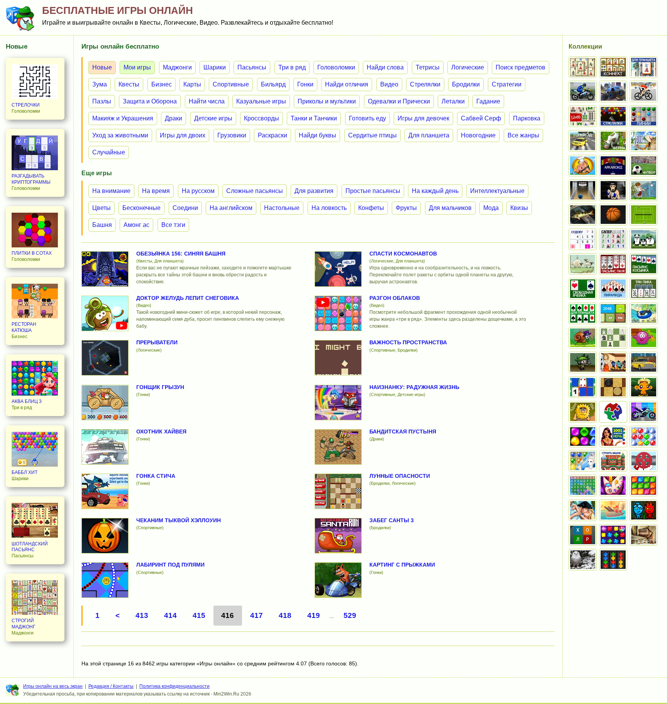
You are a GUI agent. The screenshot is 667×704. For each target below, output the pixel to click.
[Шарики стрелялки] (613, 116)
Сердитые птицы (372, 135)
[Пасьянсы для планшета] (583, 313)
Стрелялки (425, 84)
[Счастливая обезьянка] (644, 387)
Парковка (526, 118)
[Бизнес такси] (644, 362)
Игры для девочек (423, 118)
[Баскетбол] (613, 214)
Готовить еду (367, 118)
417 (256, 615)
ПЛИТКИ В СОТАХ (32, 253)
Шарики (214, 67)
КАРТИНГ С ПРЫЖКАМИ (402, 565)
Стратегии (506, 84)
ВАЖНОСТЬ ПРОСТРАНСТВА (408, 342)
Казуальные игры (261, 101)
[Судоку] (583, 239)
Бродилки (466, 84)
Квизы (519, 208)
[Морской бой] (613, 510)
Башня (102, 225)
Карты (192, 84)
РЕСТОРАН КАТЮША (24, 327)
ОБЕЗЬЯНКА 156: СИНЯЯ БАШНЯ (180, 253)
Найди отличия (346, 84)
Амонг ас (136, 225)
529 (350, 615)
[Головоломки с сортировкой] (613, 559)
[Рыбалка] (583, 214)
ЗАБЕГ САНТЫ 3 (391, 520)
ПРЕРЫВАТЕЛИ (157, 342)
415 (199, 615)
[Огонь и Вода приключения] (644, 510)
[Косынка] (644, 264)
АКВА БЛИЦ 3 (27, 401)
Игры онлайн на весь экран (53, 686)
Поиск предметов (520, 67)
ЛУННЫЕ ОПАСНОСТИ (399, 476)
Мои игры (137, 67)
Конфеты (371, 208)
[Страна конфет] (583, 436)
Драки (173, 118)
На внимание (111, 191)
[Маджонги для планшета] (644, 67)
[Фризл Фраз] (644, 338)
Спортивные (231, 84)
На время (156, 191)
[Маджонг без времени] (583, 116)
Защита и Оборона (150, 101)
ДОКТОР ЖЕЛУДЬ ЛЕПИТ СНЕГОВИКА (187, 298)
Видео (389, 84)
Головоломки (336, 67)
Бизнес (161, 84)
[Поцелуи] (583, 510)
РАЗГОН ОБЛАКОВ (394, 298)
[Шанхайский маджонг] (583, 67)
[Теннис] (644, 214)
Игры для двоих (182, 135)
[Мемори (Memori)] (583, 387)
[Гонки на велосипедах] (644, 91)
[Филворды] (583, 485)
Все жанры (523, 135)
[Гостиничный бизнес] (644, 141)
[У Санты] (644, 436)
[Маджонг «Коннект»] (613, 67)
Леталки (453, 101)
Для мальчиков (450, 208)
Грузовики (231, 135)
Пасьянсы (251, 67)
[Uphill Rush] (644, 313)
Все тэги (173, 225)
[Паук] (613, 264)
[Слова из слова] (583, 535)
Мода (491, 208)
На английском (231, 208)
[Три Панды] (644, 239)
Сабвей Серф (481, 118)
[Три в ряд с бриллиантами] (613, 535)
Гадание (488, 101)
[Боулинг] (583, 190)
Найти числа (207, 101)
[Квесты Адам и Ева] (583, 412)
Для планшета (428, 135)
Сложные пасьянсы (254, 191)
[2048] (613, 313)
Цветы (101, 208)
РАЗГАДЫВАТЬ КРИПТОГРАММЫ (31, 179)
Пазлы (101, 101)
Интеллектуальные (497, 191)
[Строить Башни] (613, 461)
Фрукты (406, 208)
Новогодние (478, 135)
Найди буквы (317, 135)
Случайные (108, 152)
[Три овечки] (583, 264)
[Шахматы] (613, 338)
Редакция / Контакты (111, 686)
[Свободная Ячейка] (583, 289)
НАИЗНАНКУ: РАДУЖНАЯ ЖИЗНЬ (414, 387)
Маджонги (177, 67)
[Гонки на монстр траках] (613, 91)
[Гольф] (644, 190)
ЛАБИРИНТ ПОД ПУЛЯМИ (170, 565)
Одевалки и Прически (399, 101)
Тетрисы (428, 67)
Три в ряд (292, 67)
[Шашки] (613, 387)
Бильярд (273, 84)
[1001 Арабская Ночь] (613, 436)
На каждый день (435, 191)
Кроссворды (261, 118)
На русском (198, 191)
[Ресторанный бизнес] (583, 165)
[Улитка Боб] (583, 338)
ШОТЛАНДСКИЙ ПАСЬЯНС (30, 547)
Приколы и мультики (327, 101)
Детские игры (213, 118)
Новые (102, 67)
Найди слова (385, 67)
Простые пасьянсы (372, 191)
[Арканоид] (613, 165)
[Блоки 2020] (644, 485)
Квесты (129, 84)
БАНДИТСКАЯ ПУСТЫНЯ (402, 431)
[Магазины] (613, 362)
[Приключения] (583, 559)
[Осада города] (583, 362)
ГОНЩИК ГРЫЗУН (160, 387)
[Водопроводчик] (644, 461)
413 (141, 615)
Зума (99, 84)
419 (313, 615)
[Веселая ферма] (613, 141)
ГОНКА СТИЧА (155, 476)
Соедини (185, 208)
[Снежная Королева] (583, 461)
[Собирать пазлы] (613, 412)
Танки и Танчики (314, 118)
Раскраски (272, 135)
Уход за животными (120, 135)
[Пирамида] (613, 289)
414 (170, 615)
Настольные (282, 208)
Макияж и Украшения (122, 118)
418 (285, 615)
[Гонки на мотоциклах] (583, 91)
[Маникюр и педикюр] (613, 485)
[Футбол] (644, 165)
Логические (467, 67)
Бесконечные (141, 208)
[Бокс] (613, 190)
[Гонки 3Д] (583, 141)
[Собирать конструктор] (644, 412)
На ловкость (329, 208)
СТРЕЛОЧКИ (26, 105)
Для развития (314, 191)
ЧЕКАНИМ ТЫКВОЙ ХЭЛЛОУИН (178, 520)
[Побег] (644, 535)
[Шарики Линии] (644, 116)
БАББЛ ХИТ (24, 472)
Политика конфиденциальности (174, 686)
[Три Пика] (644, 289)
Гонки (305, 84)
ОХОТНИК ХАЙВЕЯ (161, 431)
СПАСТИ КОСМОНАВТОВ (403, 253)
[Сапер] (613, 239)
